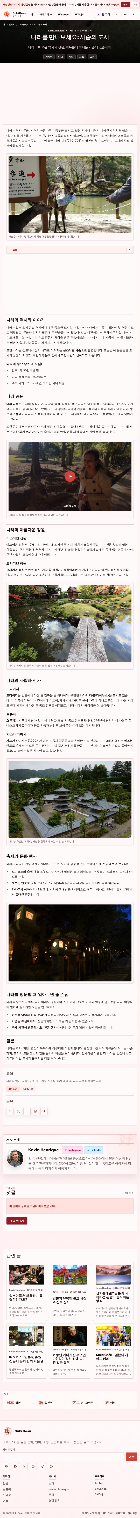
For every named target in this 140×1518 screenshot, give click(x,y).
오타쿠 (7, 1495)
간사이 (12, 24)
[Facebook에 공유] (27, 1111)
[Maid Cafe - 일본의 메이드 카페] (113, 1336)
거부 (135, 4)
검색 (131, 1456)
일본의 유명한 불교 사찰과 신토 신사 (69, 1300)
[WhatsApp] (51, 1466)
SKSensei (63, 14)
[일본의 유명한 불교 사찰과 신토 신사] (70, 1275)
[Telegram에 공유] (44, 1111)
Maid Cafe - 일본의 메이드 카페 (112, 1357)
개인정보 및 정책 (91, 1513)
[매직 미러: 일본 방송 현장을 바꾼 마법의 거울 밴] (26, 1336)
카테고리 (44, 14)
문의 (51, 1494)
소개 (51, 1483)
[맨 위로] (133, 14)
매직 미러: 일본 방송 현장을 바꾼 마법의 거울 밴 (26, 1359)
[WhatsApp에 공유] (35, 1111)
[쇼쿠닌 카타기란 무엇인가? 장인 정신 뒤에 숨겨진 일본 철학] (70, 1336)
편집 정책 (54, 1500)
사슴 (71, 56)
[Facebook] (15, 1466)
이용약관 (120, 1513)
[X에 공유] (18, 1111)
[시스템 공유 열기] (9, 1111)
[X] (24, 1466)
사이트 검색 (9, 1449)
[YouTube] (6, 1466)
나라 (60, 56)
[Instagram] (33, 1466)
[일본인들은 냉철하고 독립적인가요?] (26, 1275)
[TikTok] (42, 1466)
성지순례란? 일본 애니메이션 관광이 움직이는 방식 (112, 1297)
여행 (5, 1500)
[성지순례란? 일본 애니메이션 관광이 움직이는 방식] (113, 1275)
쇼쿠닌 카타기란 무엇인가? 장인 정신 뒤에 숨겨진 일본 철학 (69, 1359)
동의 (125, 4)
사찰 (81, 56)
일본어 (7, 1489)
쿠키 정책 (115, 4)
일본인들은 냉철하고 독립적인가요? (26, 1297)
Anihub (99, 1483)
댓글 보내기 (17, 1220)
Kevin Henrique (56, 30)
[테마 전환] (125, 14)
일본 (92, 56)
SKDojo (78, 14)
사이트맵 (132, 1513)
